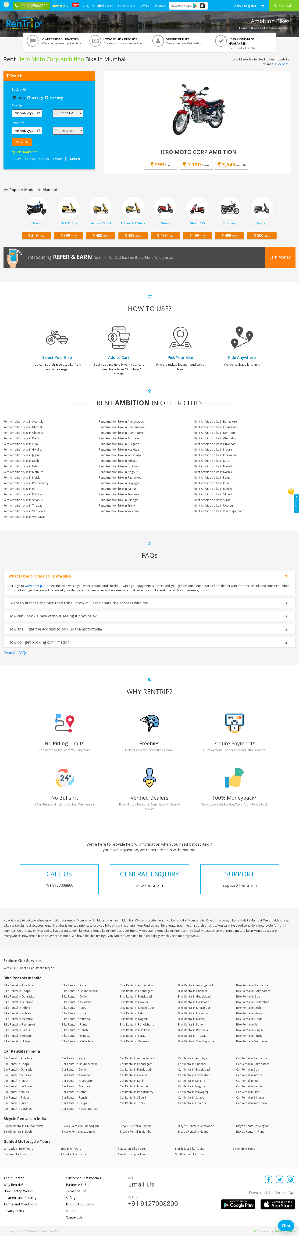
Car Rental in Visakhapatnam (80, 1109)
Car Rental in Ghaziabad (194, 1069)
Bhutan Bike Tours (16, 1154)
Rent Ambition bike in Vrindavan (25, 517)
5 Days (43, 159)
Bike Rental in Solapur (18, 1036)
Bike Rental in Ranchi (75, 1030)
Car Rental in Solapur (192, 1097)
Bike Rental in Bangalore (252, 985)
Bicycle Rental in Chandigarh (80, 1126)
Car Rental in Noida (16, 1092)
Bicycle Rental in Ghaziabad (196, 1126)
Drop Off (18, 123)
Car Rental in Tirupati (75, 1103)
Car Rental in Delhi (74, 1069)
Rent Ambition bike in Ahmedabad (121, 422)
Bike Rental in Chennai (192, 991)
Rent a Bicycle (45, 968)
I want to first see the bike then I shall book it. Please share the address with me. (78, 603)
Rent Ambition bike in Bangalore (215, 422)
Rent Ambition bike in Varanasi (119, 511)
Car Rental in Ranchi (75, 1097)
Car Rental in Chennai (192, 1064)
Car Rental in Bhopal (17, 1064)
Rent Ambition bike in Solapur (23, 500)
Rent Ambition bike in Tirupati (23, 506)
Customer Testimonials (83, 1178)
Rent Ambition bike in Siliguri (213, 494)
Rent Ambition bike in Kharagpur (215, 455)
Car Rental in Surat (16, 1103)
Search (23, 142)
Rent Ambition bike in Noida (22, 478)
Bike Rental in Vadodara (77, 1041)
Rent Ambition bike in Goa (21, 444)
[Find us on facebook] (269, 1180)
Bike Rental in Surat (132, 1036)
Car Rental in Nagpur (191, 1086)
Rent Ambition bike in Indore (213, 450)
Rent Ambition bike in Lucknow (119, 466)
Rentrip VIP (63, 5)
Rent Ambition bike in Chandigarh (216, 427)
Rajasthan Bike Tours (132, 1149)
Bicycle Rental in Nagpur (194, 1132)
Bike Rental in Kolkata (18, 1013)
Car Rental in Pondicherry (136, 1092)
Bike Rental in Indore (17, 1008)
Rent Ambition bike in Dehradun (215, 433)
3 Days (29, 159)
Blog (85, 6)
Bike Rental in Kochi (249, 1008)
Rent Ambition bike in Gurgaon (119, 444)
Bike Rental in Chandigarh (136, 991)
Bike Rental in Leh (131, 1013)
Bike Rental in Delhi (74, 996)
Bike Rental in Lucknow (193, 1013)
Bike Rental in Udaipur (18, 1041)
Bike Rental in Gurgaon (18, 1002)
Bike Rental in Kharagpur (194, 1008)
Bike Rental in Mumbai (76, 1019)
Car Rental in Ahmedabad (137, 1058)
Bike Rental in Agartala (18, 985)
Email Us (141, 1184)
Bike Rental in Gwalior (134, 1002)
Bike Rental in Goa (248, 996)
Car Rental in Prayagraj (193, 1092)
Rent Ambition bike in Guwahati (214, 444)
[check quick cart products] (262, 6)
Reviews (160, 6)
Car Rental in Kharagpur (77, 1081)
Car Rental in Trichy (132, 1103)
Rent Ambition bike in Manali (213, 466)
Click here (282, 64)
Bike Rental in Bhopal (17, 991)
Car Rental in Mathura (76, 1086)
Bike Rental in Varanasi (135, 1041)
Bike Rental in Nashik (191, 1019)
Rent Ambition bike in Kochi (21, 461)
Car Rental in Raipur (16, 1097)
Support (72, 1210)
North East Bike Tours (189, 1149)
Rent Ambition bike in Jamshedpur (121, 455)
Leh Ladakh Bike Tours (18, 1149)
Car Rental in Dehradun (19, 1069)
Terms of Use (76, 1191)
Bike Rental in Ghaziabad (194, 996)
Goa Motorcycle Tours (132, 1154)
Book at (17, 89)
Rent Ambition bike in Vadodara (25, 511)
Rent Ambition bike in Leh (20, 466)
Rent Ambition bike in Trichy (117, 506)
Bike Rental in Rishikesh (135, 1030)
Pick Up (17, 105)
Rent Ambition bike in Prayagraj (119, 483)
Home (243, 28)
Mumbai (268, 28)
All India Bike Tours (73, 1154)
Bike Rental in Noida (249, 1019)
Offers (144, 6)
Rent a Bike (11, 968)
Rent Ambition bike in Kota (211, 461)
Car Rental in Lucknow (18, 1086)
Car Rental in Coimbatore (253, 1064)
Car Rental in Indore (249, 1075)
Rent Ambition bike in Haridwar (119, 450)
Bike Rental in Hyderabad (253, 1002)
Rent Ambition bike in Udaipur (214, 506)
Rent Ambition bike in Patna (212, 478)
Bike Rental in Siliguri (249, 1030)
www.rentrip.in (35, 586)
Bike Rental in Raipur (17, 1030)
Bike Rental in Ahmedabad (137, 985)
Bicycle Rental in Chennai (136, 1126)
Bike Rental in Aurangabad (195, 985)
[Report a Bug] (255, 1231)
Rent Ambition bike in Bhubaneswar (122, 427)
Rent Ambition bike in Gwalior (23, 450)
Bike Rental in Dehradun (19, 996)
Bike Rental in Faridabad (136, 996)
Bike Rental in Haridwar (193, 1002)
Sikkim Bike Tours (243, 1149)
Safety (70, 1197)
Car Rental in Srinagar (250, 1097)
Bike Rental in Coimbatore (253, 991)
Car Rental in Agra (73, 1058)
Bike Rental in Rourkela (193, 1030)
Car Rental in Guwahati (76, 1075)
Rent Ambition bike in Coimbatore (121, 433)
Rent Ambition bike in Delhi (21, 438)
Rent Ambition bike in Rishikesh (24, 494)
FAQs (296, 503)
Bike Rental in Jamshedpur (137, 1008)
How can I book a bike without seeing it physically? (52, 616)
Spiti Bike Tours (71, 1149)
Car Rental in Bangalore (251, 1058)
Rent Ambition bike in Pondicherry (26, 483)
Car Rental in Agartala (18, 1058)
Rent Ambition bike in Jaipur (22, 455)
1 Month (73, 159)
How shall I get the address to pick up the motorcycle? (55, 629)
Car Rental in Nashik (249, 1086)
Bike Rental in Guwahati (77, 1002)
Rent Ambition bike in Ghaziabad (216, 438)
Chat (286, 1225)
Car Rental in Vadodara (251, 1103)
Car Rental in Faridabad (135, 1069)
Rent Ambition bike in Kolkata (118, 461)
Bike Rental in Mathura (18, 1019)
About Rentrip (14, 1178)
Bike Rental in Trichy (249, 1036)
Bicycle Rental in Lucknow (78, 1132)
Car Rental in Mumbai (134, 1086)
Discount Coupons (80, 1204)
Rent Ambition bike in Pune (212, 483)
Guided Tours (103, 6)
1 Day (16, 159)
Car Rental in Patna (74, 1092)
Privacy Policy (14, 1210)
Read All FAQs (15, 652)
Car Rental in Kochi (132, 1081)
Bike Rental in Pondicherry (137, 1024)
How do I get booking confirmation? (39, 642)
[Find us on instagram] (290, 1180)
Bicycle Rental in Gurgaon (253, 1126)
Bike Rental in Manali (249, 1013)
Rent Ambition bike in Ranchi (213, 489)
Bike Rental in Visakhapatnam (197, 1041)
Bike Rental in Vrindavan (252, 1041)
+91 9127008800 (153, 1203)
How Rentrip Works (18, 1191)
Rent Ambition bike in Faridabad (120, 438)
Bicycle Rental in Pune (250, 1132)
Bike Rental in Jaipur (75, 1008)
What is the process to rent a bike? (40, 576)
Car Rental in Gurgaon (18, 1075)
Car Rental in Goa (247, 1069)
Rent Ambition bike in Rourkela (119, 494)
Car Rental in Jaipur (16, 1081)
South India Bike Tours (190, 1154)
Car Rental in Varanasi (18, 1109)
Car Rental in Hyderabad (194, 1075)
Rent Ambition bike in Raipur (117, 489)
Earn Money (280, 257)
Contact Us (126, 6)
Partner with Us (77, 1184)
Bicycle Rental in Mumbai (136, 1132)
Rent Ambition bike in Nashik (213, 472)
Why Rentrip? (13, 1184)
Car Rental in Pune (248, 1092)
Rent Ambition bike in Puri (20, 489)
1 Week (58, 159)
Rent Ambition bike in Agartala (23, 422)
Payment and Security (20, 1197)
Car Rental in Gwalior (133, 1075)
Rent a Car (27, 968)
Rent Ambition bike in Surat (212, 500)
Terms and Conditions (20, 1204)
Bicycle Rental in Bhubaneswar (23, 1126)
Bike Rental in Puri (248, 1024)
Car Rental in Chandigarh (136, 1064)
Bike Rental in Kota (74, 1013)
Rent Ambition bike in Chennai (23, 433)
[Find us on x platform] (280, 1180)
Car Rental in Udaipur (192, 1103)
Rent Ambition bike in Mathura (23, 472)
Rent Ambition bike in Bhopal (23, 427)
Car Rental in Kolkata (191, 1081)
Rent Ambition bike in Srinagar (119, 500)
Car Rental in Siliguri (133, 1097)
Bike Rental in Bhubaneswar (80, 991)
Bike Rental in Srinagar (76, 1036)
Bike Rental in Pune (190, 1024)
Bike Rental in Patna (74, 1024)
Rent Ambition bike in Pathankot (120, 478)
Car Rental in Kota (248, 1081)
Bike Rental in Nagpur (134, 1019)
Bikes (255, 28)
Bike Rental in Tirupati (192, 1036)
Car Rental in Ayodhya (192, 1058)
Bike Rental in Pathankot (19, 1024)
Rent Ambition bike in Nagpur (118, 472)
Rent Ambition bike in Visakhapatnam (218, 511)
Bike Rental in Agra (74, 985)
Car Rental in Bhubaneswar (79, 1064)
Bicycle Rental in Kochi (18, 1132)
